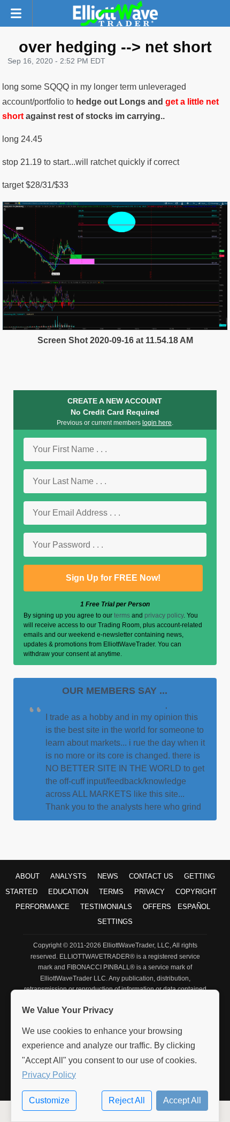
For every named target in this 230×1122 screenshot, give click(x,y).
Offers (157, 907)
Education (68, 892)
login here (157, 422)
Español (194, 907)
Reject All (127, 1100)
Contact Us (151, 876)
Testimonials (106, 907)
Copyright (196, 892)
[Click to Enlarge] (114, 327)
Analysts (68, 876)
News (107, 876)
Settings (115, 922)
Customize (49, 1100)
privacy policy (163, 615)
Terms (111, 892)
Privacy (149, 892)
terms (122, 615)
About (28, 876)
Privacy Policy (49, 1074)
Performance (43, 907)
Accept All (182, 1100)
